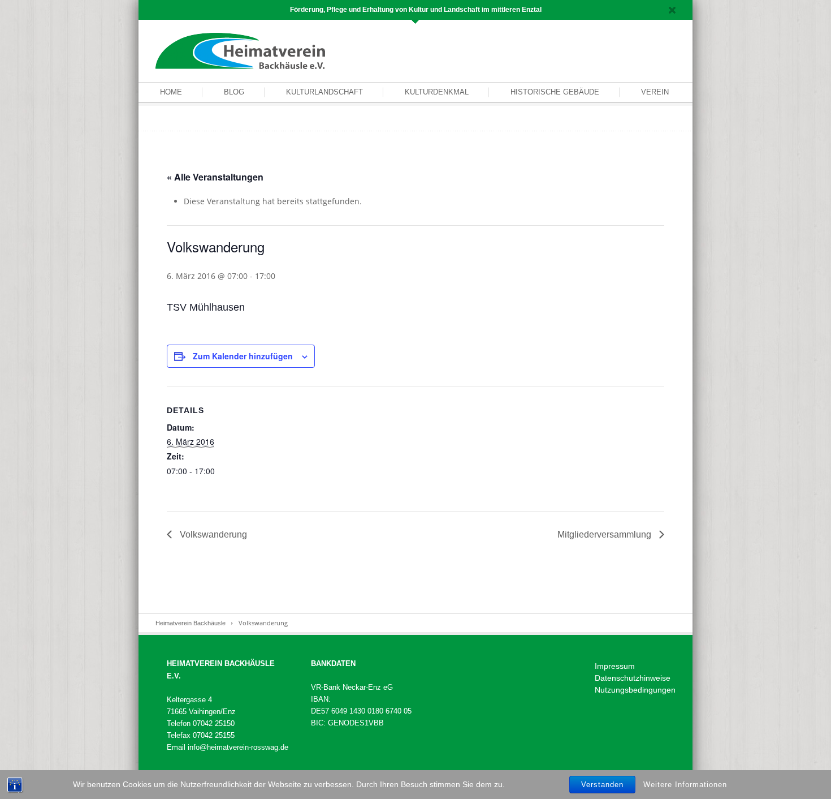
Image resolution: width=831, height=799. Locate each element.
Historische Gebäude (554, 92)
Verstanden (602, 784)
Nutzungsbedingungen (635, 689)
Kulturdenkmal (437, 92)
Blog (234, 92)
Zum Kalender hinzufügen (243, 356)
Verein (655, 92)
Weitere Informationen (685, 784)
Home (171, 92)
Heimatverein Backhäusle (190, 623)
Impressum (615, 666)
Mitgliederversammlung (605, 534)
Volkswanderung (212, 534)
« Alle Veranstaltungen (215, 176)
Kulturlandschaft (324, 92)
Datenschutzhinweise (632, 677)
